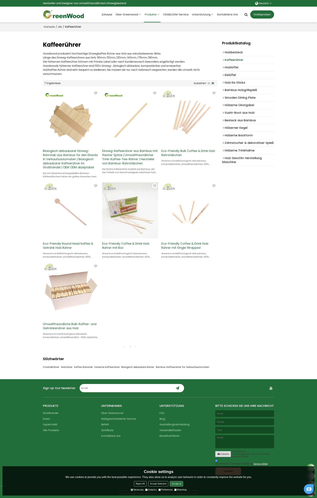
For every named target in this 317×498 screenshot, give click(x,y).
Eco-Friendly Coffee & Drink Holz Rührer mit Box (125, 246)
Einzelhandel (50, 413)
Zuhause (107, 14)
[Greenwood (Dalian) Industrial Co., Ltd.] (63, 15)
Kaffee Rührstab (83, 367)
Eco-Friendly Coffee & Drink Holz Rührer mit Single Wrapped (184, 246)
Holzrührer (66, 367)
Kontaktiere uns (227, 14)
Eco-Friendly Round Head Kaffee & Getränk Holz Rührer (68, 246)
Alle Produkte (51, 430)
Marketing (181, 489)
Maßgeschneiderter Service (118, 419)
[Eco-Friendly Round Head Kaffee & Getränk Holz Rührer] (71, 210)
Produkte (151, 14)
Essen (46, 419)
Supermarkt (50, 424)
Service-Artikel (260, 463)
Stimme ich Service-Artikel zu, (241, 464)
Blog (162, 419)
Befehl (105, 424)
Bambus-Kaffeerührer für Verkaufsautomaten (182, 367)
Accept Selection (158, 483)
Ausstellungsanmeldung (174, 424)
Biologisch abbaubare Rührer (137, 367)
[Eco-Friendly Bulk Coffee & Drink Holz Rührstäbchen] (189, 118)
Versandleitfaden (170, 430)
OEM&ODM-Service (176, 14)
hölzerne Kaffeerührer (107, 367)
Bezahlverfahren (169, 436)
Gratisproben (262, 14)
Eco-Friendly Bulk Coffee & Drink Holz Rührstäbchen (188, 153)
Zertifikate (107, 430)
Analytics (152, 489)
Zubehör (224, 454)
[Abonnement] (177, 388)
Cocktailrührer (51, 367)
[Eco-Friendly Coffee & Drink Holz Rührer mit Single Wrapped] (189, 210)
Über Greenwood (127, 14)
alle (60, 26)
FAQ (161, 413)
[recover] (309, 493)
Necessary (138, 489)
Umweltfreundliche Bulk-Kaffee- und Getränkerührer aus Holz (69, 326)
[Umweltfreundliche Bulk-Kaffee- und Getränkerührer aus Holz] (71, 291)
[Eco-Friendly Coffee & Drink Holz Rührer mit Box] (130, 210)
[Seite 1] (124, 346)
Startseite (49, 26)
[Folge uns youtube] (270, 388)
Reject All (140, 483)
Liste (209, 83)
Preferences (167, 489)
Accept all (176, 483)
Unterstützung (201, 14)
